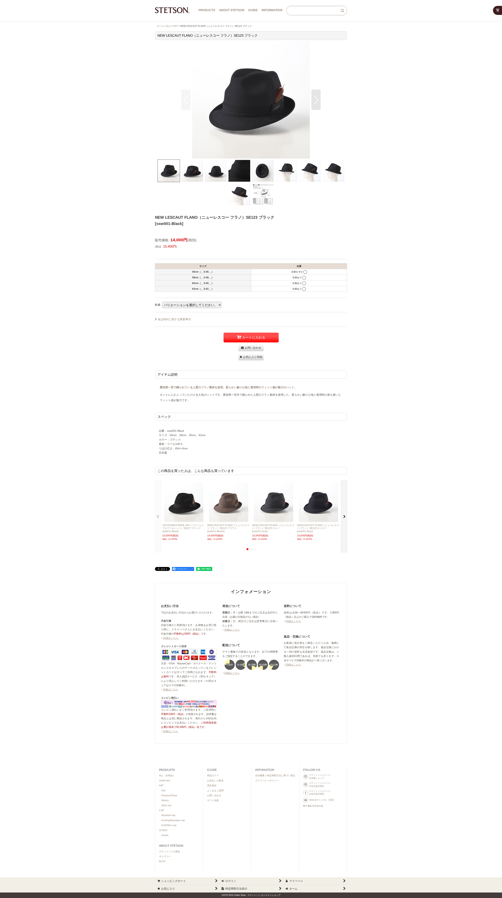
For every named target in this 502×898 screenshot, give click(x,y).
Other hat (166, 805)
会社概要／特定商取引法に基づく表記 (275, 775)
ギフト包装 (213, 800)
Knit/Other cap (168, 825)
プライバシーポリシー (267, 780)
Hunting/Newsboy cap (173, 820)
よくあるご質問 (215, 790)
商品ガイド (213, 775)
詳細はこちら (170, 638)
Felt (163, 790)
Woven (165, 800)
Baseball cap (168, 815)
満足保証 (211, 785)
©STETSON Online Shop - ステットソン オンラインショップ (251, 895)
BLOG (162, 861)
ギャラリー (165, 856)
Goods (164, 835)
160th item (164, 780)
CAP (161, 810)
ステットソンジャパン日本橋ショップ (320, 776)
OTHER (163, 830)
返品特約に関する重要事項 (174, 319)
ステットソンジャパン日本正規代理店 (320, 784)
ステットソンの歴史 (169, 851)
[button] (186, 100)
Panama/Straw (169, 795)
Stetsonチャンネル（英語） (322, 800)
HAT (161, 785)
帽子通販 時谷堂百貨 (313, 806)
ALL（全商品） (167, 775)
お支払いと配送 (215, 780)
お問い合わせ (214, 795)
